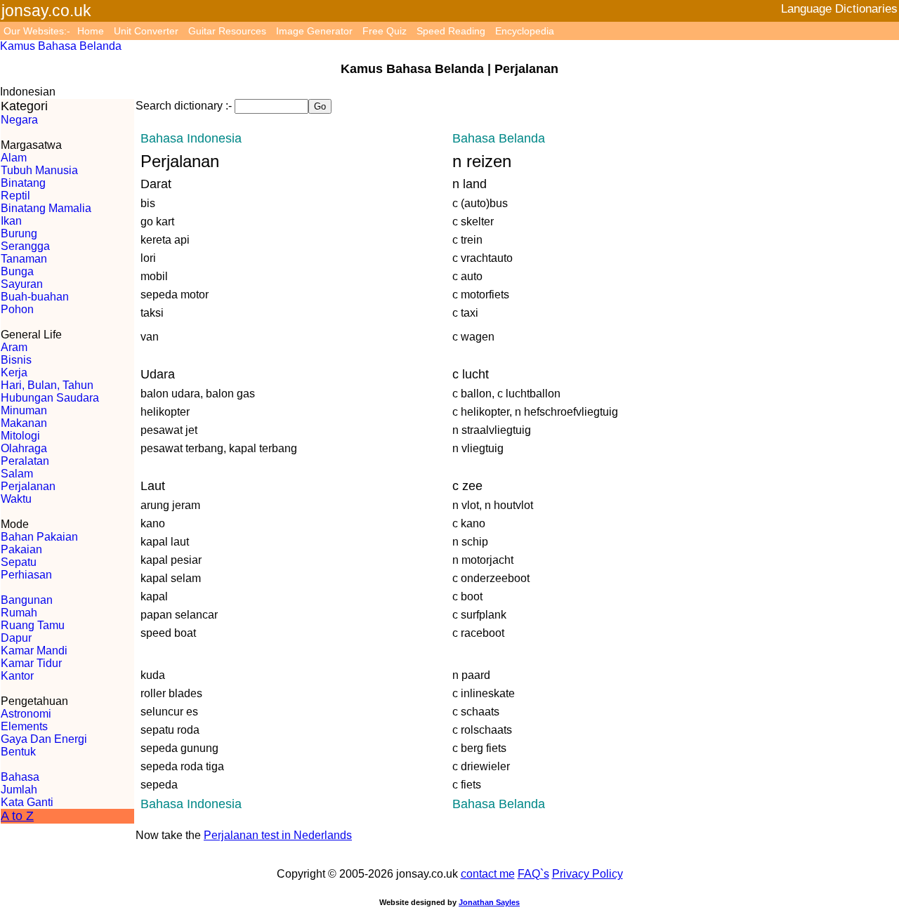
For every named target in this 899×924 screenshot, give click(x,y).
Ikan (11, 221)
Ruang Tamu (33, 625)
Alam (14, 158)
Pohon (17, 309)
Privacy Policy (587, 874)
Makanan (24, 423)
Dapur (16, 638)
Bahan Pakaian (39, 537)
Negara (19, 120)
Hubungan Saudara (50, 398)
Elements (24, 726)
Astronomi (26, 714)
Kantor (17, 676)
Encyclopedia (524, 31)
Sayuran (22, 284)
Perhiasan (26, 575)
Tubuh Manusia (39, 170)
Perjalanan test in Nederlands (278, 835)
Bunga (17, 271)
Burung (19, 233)
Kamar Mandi (34, 650)
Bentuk (18, 752)
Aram (14, 347)
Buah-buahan (35, 297)
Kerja (14, 372)
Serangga (25, 246)
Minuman (24, 410)
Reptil (15, 196)
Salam (17, 474)
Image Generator (314, 31)
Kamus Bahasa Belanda (61, 46)
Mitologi (20, 436)
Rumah (19, 613)
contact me (488, 874)
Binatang (23, 183)
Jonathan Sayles (489, 902)
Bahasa (20, 777)
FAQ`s (533, 874)
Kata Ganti (27, 802)
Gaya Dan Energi (44, 739)
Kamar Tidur (31, 663)
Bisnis (16, 360)
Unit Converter (146, 31)
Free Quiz (384, 31)
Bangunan (27, 600)
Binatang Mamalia (46, 208)
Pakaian (21, 549)
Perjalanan (28, 486)
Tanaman (24, 259)
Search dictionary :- (184, 106)
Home (90, 31)
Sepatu (19, 562)
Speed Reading (450, 31)
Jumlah (19, 790)
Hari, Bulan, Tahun (47, 385)
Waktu (16, 499)
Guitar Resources (227, 31)
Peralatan (25, 461)
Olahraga (24, 448)
